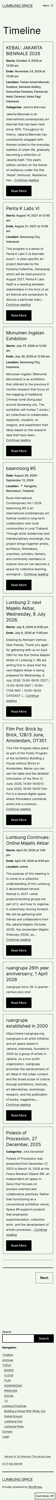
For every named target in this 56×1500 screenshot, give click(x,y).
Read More (19, 191)
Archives (7, 1360)
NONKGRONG (13, 1385)
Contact (7, 1431)
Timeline (7, 1354)
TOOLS (6, 1365)
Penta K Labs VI (22, 208)
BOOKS (9, 1370)
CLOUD (8, 1375)
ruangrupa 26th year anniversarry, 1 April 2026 (27, 973)
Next (44, 1278)
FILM (7, 1380)
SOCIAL (9, 1395)
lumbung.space (17, 6)
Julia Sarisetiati (33, 1151)
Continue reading (26, 180)
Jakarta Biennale (34, 107)
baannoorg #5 (21, 468)
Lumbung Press (14, 1426)
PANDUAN (10, 1390)
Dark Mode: (42, 1495)
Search (6, 1331)
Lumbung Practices (14, 1406)
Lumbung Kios (13, 1421)
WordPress (35, 1486)
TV (6, 1400)
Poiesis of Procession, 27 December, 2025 (23, 1138)
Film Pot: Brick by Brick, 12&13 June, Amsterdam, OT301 (26, 734)
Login (5, 1436)
